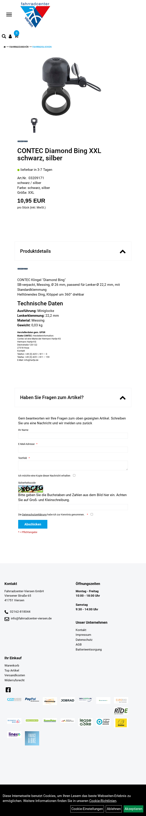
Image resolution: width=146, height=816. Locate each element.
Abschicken (32, 524)
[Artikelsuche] (4, 36)
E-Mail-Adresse (26, 444)
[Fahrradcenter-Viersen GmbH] (35, 15)
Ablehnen (114, 809)
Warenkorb (11, 665)
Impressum (83, 634)
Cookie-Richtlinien (102, 801)
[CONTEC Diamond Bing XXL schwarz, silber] (71, 86)
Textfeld (22, 458)
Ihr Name (23, 430)
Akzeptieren (133, 809)
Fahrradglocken (42, 47)
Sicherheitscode (27, 482)
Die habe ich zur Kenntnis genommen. (51, 514)
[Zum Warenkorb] (16, 36)
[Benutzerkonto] (10, 36)
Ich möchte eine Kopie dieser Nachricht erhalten (44, 475)
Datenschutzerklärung (34, 514)
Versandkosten (14, 675)
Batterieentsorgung (89, 649)
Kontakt (81, 630)
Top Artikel (11, 670)
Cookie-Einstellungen (87, 809)
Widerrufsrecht (14, 680)
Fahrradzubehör (18, 47)
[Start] (5, 47)
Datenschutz (84, 639)
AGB (79, 644)
